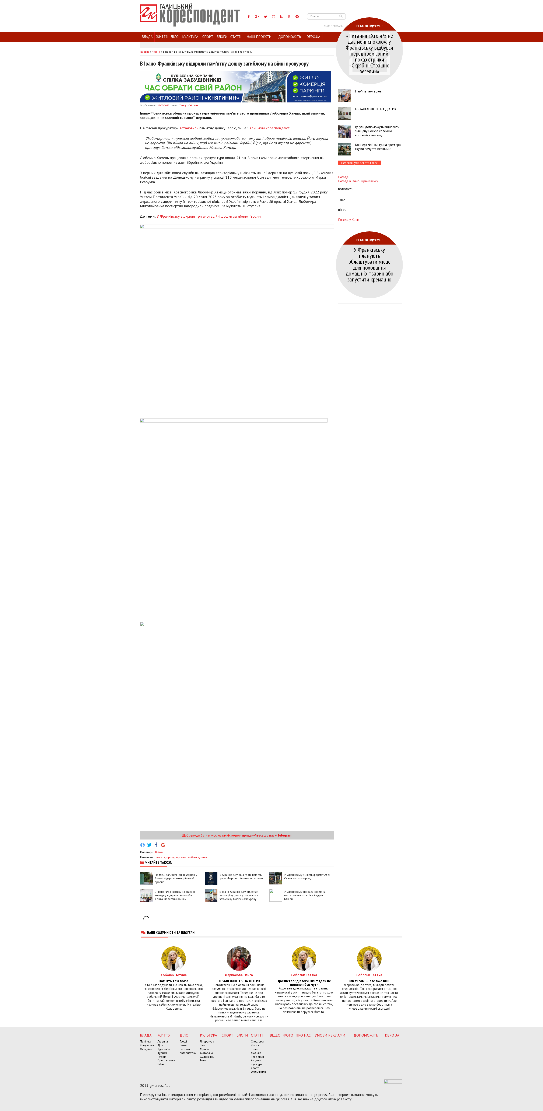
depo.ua (313, 36)
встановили (189, 128)
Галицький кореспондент (268, 128)
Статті (235, 36)
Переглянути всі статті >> (359, 163)
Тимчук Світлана (188, 105)
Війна (159, 852)
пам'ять (160, 857)
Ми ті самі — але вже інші (369, 981)
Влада (147, 36)
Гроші (183, 1041)
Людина (163, 1041)
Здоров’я (164, 1049)
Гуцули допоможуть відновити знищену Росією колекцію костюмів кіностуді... (377, 131)
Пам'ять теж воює (368, 91)
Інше (203, 1060)
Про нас (303, 1035)
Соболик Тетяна (174, 975)
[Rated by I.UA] (393, 1082)
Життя (162, 36)
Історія (162, 1057)
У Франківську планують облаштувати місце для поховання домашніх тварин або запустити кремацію (369, 264)
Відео (275, 1035)
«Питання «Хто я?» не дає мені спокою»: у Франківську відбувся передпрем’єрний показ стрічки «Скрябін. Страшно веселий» (369, 53)
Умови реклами (333, 26)
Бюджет (185, 1049)
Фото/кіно (206, 1053)
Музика (204, 1049)
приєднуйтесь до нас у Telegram (266, 835)
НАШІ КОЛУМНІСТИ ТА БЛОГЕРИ (171, 932)
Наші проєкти (259, 36)
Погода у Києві (348, 219)
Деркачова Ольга (239, 975)
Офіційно (146, 1049)
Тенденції (257, 1057)
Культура (190, 36)
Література (207, 1041)
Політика (145, 1041)
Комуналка (147, 1045)
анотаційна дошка (194, 857)
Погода (343, 177)
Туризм (162, 1053)
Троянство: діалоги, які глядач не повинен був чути (304, 982)
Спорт (207, 36)
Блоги (222, 36)
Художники (207, 1057)
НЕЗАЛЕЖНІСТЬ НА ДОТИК (375, 109)
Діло (175, 36)
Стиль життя (258, 1072)
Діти (160, 1045)
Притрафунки (166, 1060)
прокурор (173, 857)
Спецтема (257, 1041)
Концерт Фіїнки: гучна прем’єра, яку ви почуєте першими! (378, 147)
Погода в (358, 181)
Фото (288, 1035)
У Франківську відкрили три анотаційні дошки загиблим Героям (209, 216)
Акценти (256, 1060)
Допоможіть (289, 36)
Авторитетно (188, 1053)
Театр (203, 1045)
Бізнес (184, 1045)
